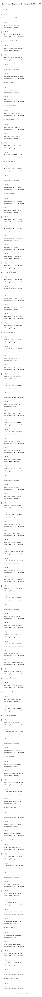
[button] (40, 3)
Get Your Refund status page (18, 3)
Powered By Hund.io (18, 993)
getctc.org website (14, 27)
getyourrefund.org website (16, 36)
